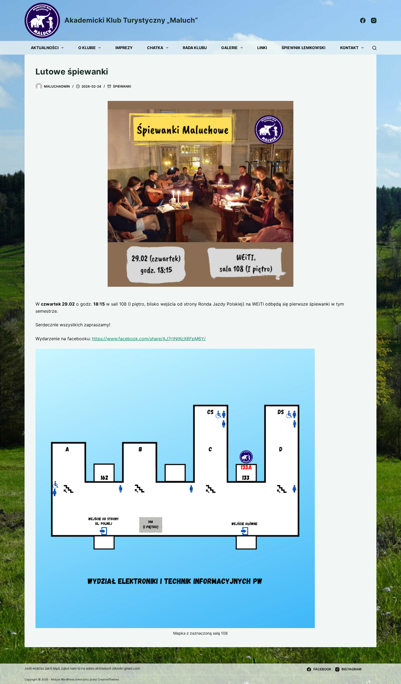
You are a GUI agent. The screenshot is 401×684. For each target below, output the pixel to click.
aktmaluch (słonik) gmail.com (117, 668)
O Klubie (87, 47)
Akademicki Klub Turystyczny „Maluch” (131, 20)
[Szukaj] (374, 48)
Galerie (229, 47)
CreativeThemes (108, 679)
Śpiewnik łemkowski (303, 47)
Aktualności (45, 47)
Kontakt (349, 47)
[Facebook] (363, 20)
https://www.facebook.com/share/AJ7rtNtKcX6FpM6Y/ (149, 338)
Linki (262, 47)
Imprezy (124, 47)
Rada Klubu (195, 47)
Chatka (155, 47)
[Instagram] (373, 20)
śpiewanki (122, 86)
